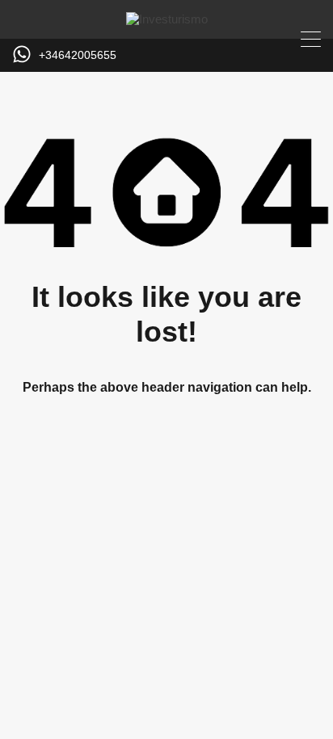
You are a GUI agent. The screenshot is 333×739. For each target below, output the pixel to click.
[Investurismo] (167, 19)
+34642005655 (77, 54)
